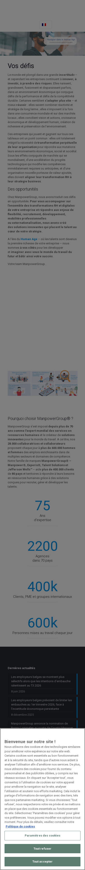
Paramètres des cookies (43, 835)
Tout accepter (42, 861)
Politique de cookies (20, 826)
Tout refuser (43, 848)
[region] (42, 799)
